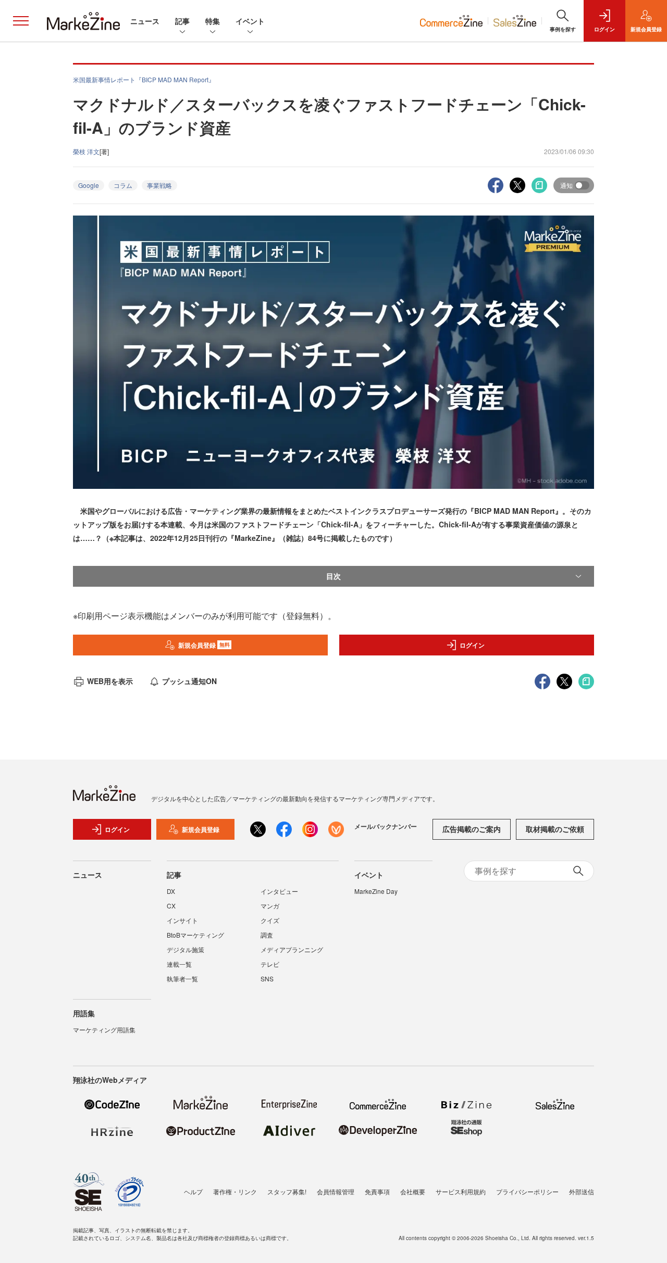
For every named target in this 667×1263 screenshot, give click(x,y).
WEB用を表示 (110, 681)
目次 (333, 576)
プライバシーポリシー (527, 1191)
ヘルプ (193, 1191)
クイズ (270, 920)
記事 (182, 21)
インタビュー (279, 891)
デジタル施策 (185, 949)
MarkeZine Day (376, 891)
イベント (250, 21)
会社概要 (412, 1191)
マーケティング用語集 (104, 1029)
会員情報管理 (335, 1191)
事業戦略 (159, 185)
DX (171, 891)
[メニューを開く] (21, 21)
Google (88, 185)
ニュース (144, 21)
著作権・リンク (235, 1191)
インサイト (182, 920)
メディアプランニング (292, 949)
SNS (267, 978)
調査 (267, 934)
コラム (123, 185)
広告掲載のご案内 (471, 829)
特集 (212, 21)
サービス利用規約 (461, 1191)
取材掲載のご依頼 (555, 829)
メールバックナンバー (385, 826)
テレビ (270, 963)
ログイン (472, 645)
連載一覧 (179, 963)
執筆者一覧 (182, 978)
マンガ (270, 905)
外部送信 (581, 1191)
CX (171, 905)
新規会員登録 (204, 645)
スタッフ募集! (286, 1191)
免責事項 (377, 1191)
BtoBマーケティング (195, 934)
